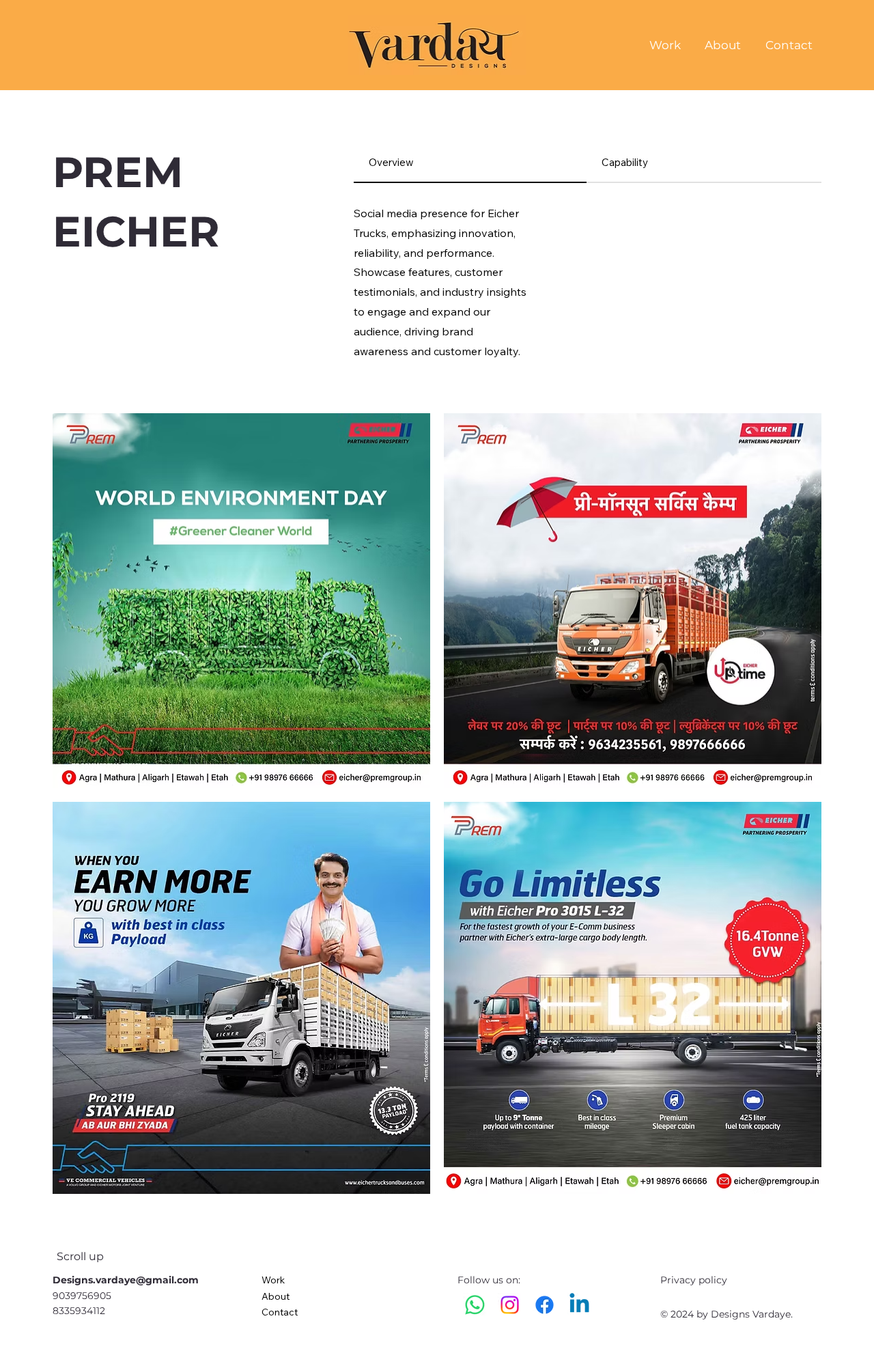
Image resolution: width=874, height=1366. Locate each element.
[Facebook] (544, 1305)
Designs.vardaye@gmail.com (126, 1280)
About (276, 1296)
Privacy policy (693, 1280)
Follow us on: (490, 1280)
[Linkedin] (579, 1305)
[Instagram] (510, 1305)
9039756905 (82, 1296)
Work (273, 1280)
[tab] (470, 163)
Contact (280, 1312)
